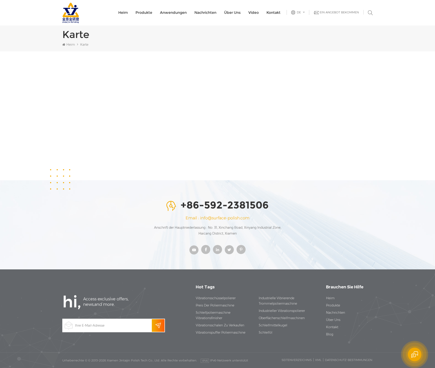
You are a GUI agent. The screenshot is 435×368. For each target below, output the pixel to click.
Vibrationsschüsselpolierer (216, 298)
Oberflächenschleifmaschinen (282, 318)
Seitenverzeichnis (297, 360)
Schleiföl (265, 332)
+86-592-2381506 (225, 205)
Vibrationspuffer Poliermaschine (220, 332)
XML (318, 360)
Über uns (232, 12)
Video (253, 12)
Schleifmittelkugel (273, 325)
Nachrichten (205, 12)
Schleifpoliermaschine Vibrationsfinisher (213, 315)
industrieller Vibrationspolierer (282, 311)
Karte (84, 45)
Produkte (143, 12)
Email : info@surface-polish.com (217, 218)
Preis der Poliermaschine (215, 305)
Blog (329, 334)
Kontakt (273, 12)
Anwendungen (173, 12)
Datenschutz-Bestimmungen (348, 360)
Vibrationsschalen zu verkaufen (220, 325)
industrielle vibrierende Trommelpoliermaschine (278, 301)
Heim (123, 12)
